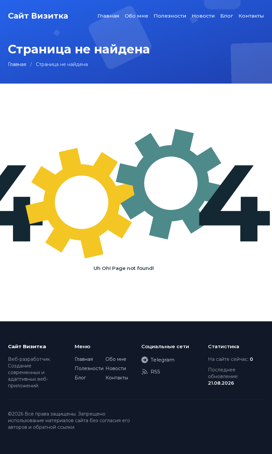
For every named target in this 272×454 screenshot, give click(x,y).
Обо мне (136, 16)
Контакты (251, 16)
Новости (203, 16)
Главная (108, 16)
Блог (226, 16)
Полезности (170, 16)
